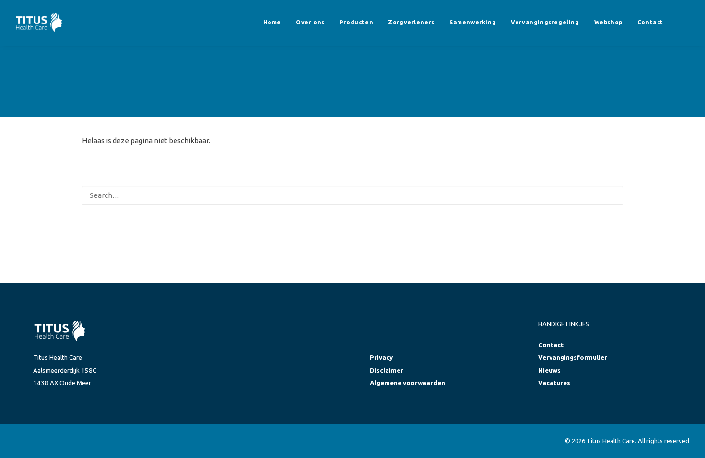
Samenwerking (472, 22)
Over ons (310, 22)
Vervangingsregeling (545, 22)
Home (272, 22)
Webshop (608, 22)
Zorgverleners (411, 22)
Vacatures (554, 383)
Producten (356, 22)
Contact (650, 22)
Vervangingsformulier (572, 357)
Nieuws (549, 370)
